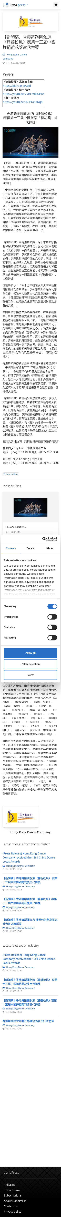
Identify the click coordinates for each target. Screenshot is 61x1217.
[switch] (52, 617)
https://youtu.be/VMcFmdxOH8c (23, 94)
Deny (30, 674)
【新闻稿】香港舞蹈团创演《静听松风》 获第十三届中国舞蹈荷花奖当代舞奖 (30, 880)
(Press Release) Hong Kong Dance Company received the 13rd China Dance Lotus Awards (29, 857)
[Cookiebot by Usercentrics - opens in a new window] (43, 539)
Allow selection (31, 664)
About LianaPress (15, 1201)
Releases (9, 1185)
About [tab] (50, 548)
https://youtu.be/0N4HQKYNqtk (23, 102)
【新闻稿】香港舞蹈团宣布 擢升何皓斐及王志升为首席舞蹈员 (30, 922)
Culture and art (11, 474)
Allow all (30, 652)
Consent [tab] (11, 548)
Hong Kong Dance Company (20, 865)
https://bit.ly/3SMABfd (17, 86)
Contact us (11, 1206)
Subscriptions (13, 1195)
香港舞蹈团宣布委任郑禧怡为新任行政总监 (28, 1021)
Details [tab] (30, 548)
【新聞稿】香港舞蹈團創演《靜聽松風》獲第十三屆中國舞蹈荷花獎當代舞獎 (30, 901)
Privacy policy (12, 1211)
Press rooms (12, 1190)
